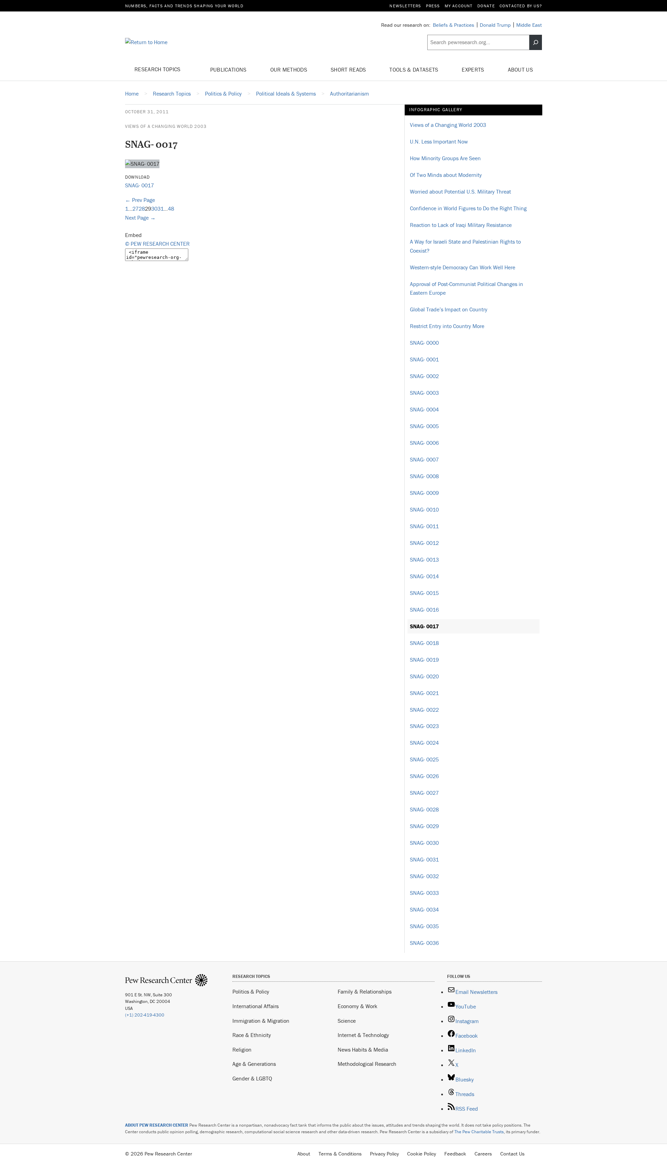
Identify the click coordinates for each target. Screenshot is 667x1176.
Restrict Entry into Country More (447, 325)
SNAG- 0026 (424, 776)
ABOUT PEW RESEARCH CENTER (156, 1125)
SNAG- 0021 (424, 692)
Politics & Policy (250, 991)
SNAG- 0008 (424, 476)
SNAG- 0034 (424, 909)
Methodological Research (367, 1063)
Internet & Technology (363, 1034)
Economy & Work (357, 1006)
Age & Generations (254, 1063)
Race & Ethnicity (251, 1034)
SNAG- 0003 (424, 392)
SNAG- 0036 (424, 942)
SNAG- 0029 (424, 826)
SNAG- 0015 (424, 592)
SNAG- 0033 (424, 892)
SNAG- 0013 (424, 559)
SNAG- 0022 (424, 709)
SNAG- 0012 (424, 542)
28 (142, 208)
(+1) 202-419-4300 (144, 1015)
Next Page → (140, 217)
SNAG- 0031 (424, 859)
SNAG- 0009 (424, 492)
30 (154, 208)
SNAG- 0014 (424, 576)
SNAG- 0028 (424, 809)
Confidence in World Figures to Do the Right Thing (468, 208)
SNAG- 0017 (139, 185)
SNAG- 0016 (424, 609)
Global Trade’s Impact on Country (448, 309)
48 (171, 208)
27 (135, 208)
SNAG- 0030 (424, 842)
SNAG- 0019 (424, 659)
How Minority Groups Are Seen (445, 158)
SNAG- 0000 (424, 342)
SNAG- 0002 (424, 376)
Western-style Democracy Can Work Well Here (462, 267)
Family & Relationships (365, 991)
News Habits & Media (363, 1049)
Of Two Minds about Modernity (446, 174)
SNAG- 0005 (424, 426)
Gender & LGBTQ (252, 1078)
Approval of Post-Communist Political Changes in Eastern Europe (466, 288)
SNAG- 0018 (424, 642)
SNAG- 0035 (424, 926)
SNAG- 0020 (424, 676)
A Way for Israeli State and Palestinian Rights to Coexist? (465, 246)
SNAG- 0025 (424, 759)
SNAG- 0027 (424, 792)
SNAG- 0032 (424, 876)
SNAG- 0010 (424, 509)
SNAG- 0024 (424, 742)
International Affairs (255, 1006)
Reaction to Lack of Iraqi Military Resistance (461, 224)
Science (347, 1020)
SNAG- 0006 (424, 442)
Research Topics (158, 69)
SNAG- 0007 (424, 459)
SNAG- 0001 (424, 359)
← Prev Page (140, 199)
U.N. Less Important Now (439, 141)
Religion (242, 1049)
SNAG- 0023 (424, 725)
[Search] (535, 42)
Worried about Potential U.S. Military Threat (460, 191)
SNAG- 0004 (424, 409)
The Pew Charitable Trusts (479, 1132)
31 (160, 208)
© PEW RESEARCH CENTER (157, 243)
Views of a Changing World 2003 (166, 126)
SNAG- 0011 (424, 526)
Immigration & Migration (260, 1020)
